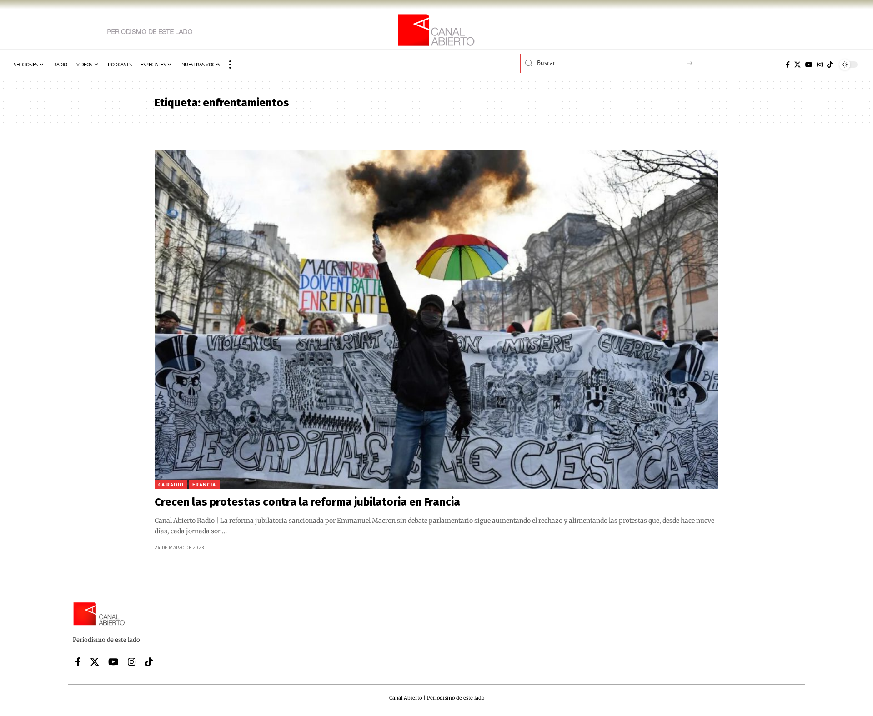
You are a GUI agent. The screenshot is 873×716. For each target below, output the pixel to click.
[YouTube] (809, 64)
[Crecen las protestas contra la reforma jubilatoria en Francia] (436, 319)
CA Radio (171, 484)
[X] (797, 64)
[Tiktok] (830, 64)
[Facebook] (787, 64)
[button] (230, 64)
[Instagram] (820, 64)
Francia (204, 484)
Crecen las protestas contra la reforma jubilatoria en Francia (307, 502)
